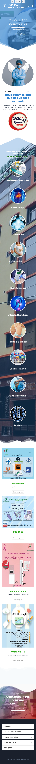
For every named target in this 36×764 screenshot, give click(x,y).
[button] (18, 34)
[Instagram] (23, 1)
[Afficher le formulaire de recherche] (32, 6)
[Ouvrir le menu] (28, 6)
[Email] (16, 1)
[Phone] (12, 1)
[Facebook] (19, 1)
